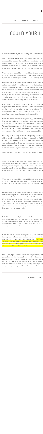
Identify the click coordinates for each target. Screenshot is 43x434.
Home (15, 20)
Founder (25, 20)
